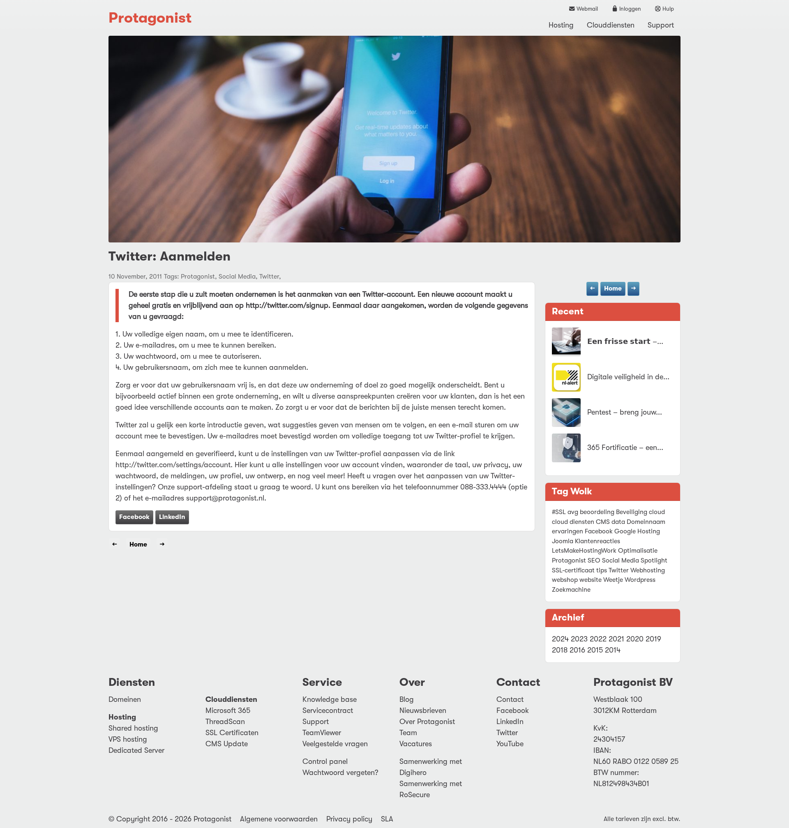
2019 (653, 639)
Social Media (620, 560)
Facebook (134, 517)
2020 (635, 639)
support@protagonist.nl (225, 498)
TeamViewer (321, 733)
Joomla (562, 541)
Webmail (586, 9)
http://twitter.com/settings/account (173, 465)
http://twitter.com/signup (287, 305)
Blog (406, 699)
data (618, 522)
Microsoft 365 (227, 710)
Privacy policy (349, 819)
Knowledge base (329, 699)
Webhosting (647, 570)
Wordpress (640, 580)
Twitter (619, 570)
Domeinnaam (646, 522)
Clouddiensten (610, 25)
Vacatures (415, 744)
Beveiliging (631, 512)
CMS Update (226, 744)
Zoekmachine (571, 589)
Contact (510, 699)
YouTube (510, 744)
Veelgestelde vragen (335, 744)
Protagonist (149, 17)
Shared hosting (133, 728)
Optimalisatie (638, 550)
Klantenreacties (597, 541)
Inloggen (629, 9)
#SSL (559, 512)
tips (601, 570)
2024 (560, 639)
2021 (616, 639)
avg (573, 512)
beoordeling (597, 512)
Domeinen (124, 699)
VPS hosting (127, 739)
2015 (595, 650)
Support (661, 25)
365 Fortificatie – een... (625, 447)
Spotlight (654, 560)
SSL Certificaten (231, 733)
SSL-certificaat (573, 570)
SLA (387, 819)
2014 (613, 650)
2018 (560, 650)
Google (625, 531)
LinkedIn (172, 517)
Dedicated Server (136, 750)
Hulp (667, 9)
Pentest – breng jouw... (624, 412)
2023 (579, 639)
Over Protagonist (427, 721)
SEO (594, 560)
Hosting (561, 25)
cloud (657, 512)
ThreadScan (225, 721)
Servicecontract (327, 710)
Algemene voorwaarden (279, 819)
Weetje (613, 580)
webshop (565, 580)
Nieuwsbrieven (422, 710)
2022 (598, 639)
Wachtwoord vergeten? (340, 772)
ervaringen (567, 531)
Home (613, 288)
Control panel (325, 761)
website (590, 580)
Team (408, 733)
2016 (577, 650)
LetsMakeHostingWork (584, 550)
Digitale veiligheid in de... (628, 377)
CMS (603, 522)
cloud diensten (573, 522)
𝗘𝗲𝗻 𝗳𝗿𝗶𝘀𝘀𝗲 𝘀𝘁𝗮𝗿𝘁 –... (625, 341)
